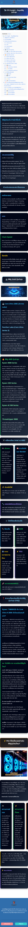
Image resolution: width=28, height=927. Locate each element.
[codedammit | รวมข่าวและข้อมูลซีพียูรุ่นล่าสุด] (14, 2)
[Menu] (2, 2)
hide (9, 34)
